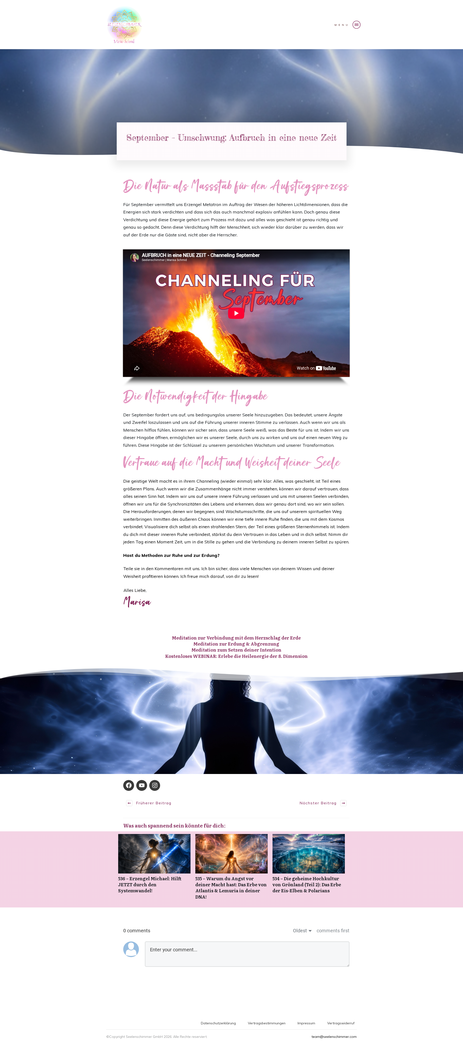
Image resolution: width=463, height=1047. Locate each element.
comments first (333, 931)
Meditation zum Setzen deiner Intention (236, 650)
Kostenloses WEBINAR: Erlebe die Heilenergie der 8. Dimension (236, 656)
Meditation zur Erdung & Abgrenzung (236, 643)
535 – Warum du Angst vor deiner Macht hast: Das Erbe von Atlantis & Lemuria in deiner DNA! (231, 869)
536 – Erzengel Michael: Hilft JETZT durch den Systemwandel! (154, 869)
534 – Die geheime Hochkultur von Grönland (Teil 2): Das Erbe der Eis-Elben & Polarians (308, 869)
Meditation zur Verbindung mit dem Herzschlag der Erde (236, 637)
